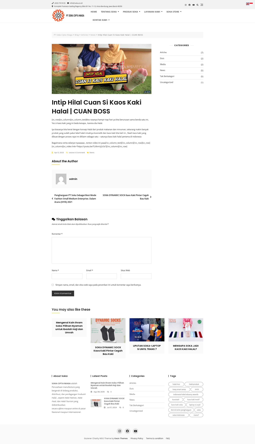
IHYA (197, 389)
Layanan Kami (152, 11)
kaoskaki (175, 399)
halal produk (194, 384)
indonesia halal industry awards (185, 394)
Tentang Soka (109, 11)
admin (73, 179)
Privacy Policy (137, 438)
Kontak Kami (100, 20)
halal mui (176, 384)
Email (89, 270)
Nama (55, 270)
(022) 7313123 (59, 3)
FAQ (168, 438)
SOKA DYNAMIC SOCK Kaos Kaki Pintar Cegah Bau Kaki (126, 197)
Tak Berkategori (167, 76)
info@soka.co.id (76, 3)
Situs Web (125, 270)
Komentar (57, 233)
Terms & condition (154, 438)
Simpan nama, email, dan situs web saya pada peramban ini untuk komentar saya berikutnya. (98, 284)
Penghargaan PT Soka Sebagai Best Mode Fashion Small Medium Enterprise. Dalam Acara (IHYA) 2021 (75, 198)
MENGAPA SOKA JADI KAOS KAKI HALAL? (186, 347)
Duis (162, 58)
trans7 (196, 415)
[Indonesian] (251, 3)
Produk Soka (130, 11)
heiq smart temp (179, 389)
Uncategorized (166, 82)
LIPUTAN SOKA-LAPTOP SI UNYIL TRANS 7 (147, 347)
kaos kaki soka (177, 405)
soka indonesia (178, 415)
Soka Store (173, 11)
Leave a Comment (77, 152)
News (92, 152)
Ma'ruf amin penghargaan (181, 410)
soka (199, 410)
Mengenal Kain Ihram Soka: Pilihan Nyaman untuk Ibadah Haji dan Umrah (69, 327)
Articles (163, 52)
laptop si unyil (194, 405)
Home (94, 11)
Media (163, 64)
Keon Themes (121, 438)
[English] (248, 3)
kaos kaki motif (193, 399)
